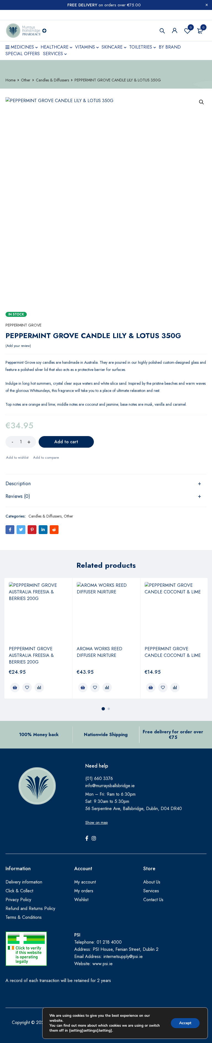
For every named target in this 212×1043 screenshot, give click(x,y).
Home (10, 80)
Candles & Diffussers (52, 80)
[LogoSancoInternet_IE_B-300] (26, 948)
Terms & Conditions (24, 917)
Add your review (18, 345)
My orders (83, 891)
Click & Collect (19, 891)
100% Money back (39, 734)
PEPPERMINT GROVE (23, 325)
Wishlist (191, 27)
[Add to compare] (46, 457)
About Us (151, 882)
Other (25, 80)
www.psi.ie (102, 963)
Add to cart (66, 442)
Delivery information (24, 882)
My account (85, 882)
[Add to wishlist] (17, 457)
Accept (185, 1023)
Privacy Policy (18, 899)
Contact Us (153, 899)
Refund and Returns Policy (30, 908)
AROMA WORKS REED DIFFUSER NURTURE (99, 652)
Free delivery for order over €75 (173, 735)
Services (151, 891)
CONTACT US (18, 15)
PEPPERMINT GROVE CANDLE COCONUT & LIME (173, 652)
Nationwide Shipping (106, 734)
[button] (201, 102)
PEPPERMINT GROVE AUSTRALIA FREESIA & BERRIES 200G (31, 655)
